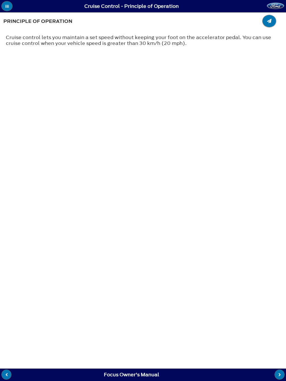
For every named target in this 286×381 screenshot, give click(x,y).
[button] (7, 6)
